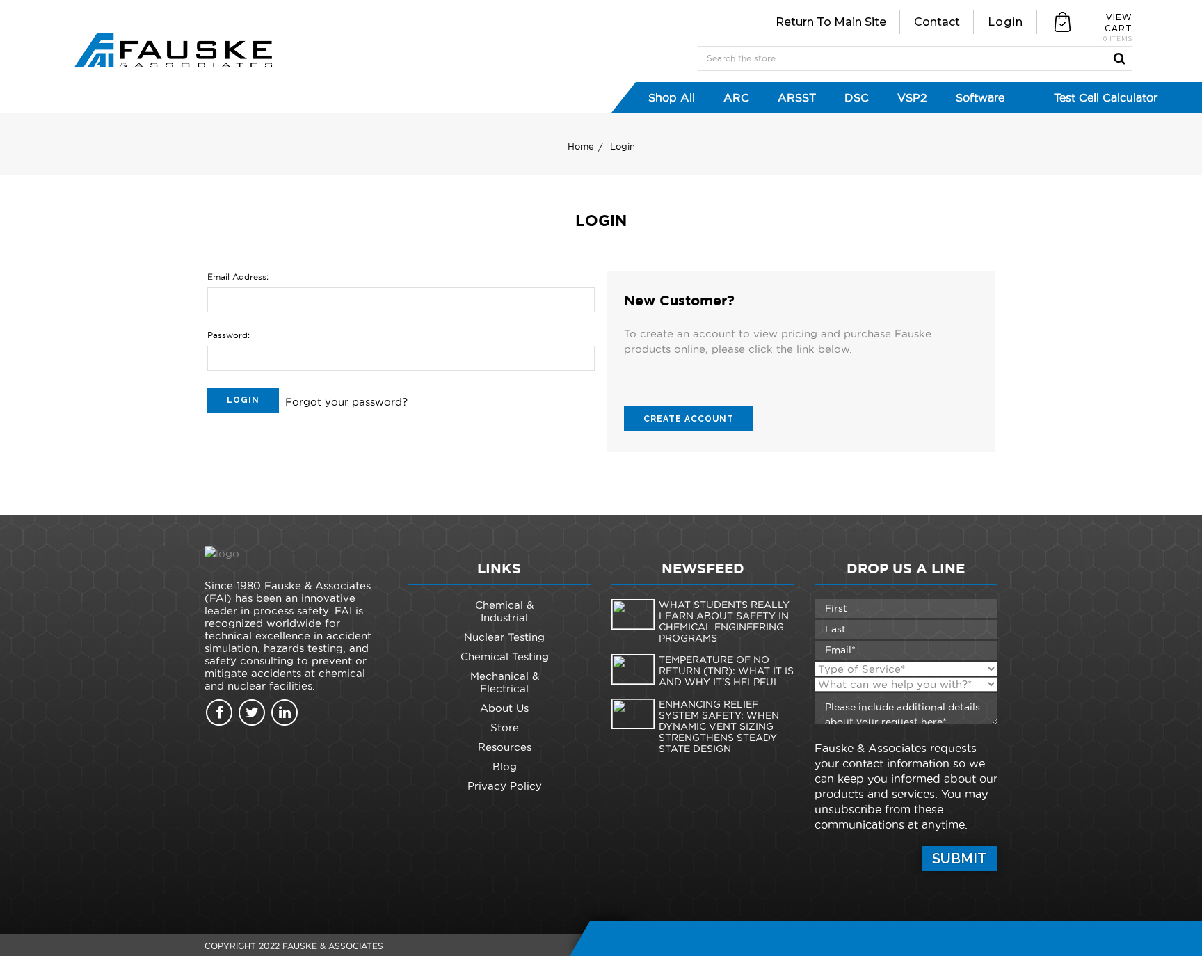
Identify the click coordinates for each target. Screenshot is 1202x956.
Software (980, 97)
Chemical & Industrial (504, 611)
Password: (228, 335)
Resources (504, 747)
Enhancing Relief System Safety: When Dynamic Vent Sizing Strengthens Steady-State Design (719, 726)
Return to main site (831, 22)
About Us (504, 708)
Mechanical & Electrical (504, 682)
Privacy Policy (504, 786)
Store (504, 727)
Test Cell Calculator (1105, 97)
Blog (504, 766)
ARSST (797, 97)
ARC (736, 97)
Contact (937, 22)
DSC (856, 97)
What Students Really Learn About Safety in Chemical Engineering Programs (724, 621)
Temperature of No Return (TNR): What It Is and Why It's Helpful (726, 670)
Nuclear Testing (504, 637)
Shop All (671, 97)
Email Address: (238, 276)
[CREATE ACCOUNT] (688, 397)
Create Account (688, 419)
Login (1005, 22)
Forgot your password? (346, 402)
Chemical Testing (504, 656)
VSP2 (912, 97)
